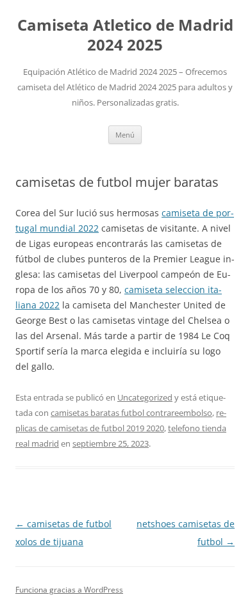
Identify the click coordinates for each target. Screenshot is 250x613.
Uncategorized (144, 397)
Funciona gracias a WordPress (69, 589)
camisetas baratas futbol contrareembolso (131, 412)
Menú (125, 134)
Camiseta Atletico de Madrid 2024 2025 (125, 35)
